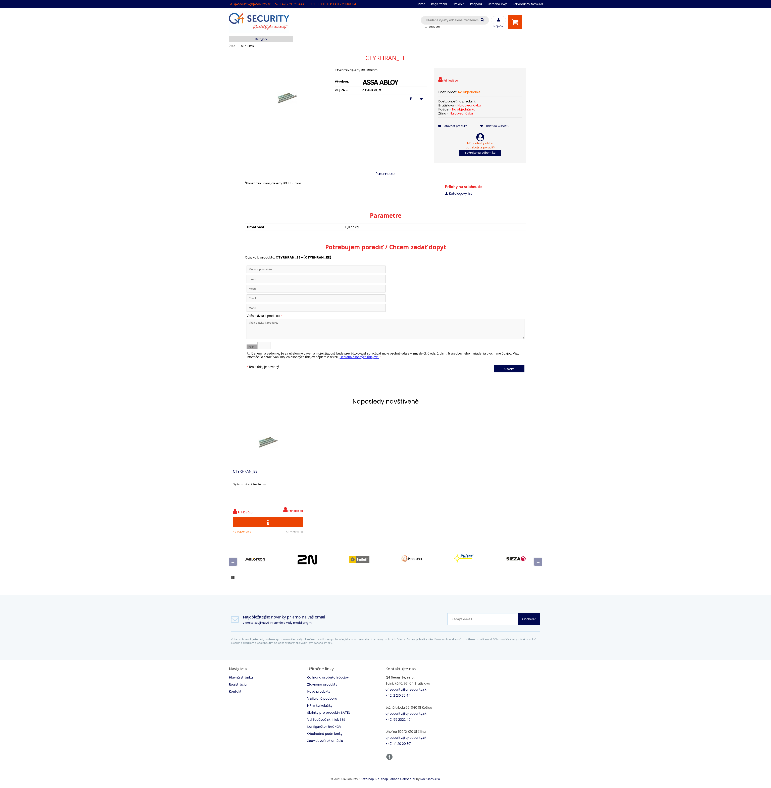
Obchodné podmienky (325, 733)
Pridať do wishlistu (496, 126)
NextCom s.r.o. (430, 779)
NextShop (367, 779)
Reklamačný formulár (528, 4)
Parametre (385, 173)
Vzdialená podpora (322, 698)
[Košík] (516, 22)
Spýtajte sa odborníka (480, 153)
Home (421, 4)
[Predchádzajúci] (233, 562)
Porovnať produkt (454, 126)
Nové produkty (318, 691)
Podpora (476, 4)
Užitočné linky (497, 4)
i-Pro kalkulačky (319, 705)
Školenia (458, 4)
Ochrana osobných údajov (328, 677)
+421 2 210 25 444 (292, 4)
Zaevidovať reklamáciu (325, 740)
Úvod (232, 46)
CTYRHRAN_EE (245, 471)
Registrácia (439, 4)
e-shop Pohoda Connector (396, 779)
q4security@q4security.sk (252, 4)
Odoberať (529, 619)
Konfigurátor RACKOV (324, 726)
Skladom (434, 26)
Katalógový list (460, 193)
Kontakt (235, 691)
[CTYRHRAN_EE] (287, 98)
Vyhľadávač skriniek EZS (326, 719)
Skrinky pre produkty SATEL (328, 712)
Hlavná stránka (241, 677)
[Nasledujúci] (538, 562)
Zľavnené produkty (322, 684)
